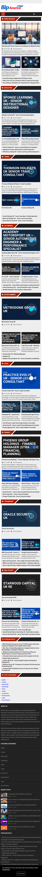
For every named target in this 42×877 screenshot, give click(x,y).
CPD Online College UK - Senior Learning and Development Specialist (21, 152)
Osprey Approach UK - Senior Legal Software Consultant (19, 427)
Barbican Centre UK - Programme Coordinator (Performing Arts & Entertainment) (21, 665)
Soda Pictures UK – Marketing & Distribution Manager (30, 345)
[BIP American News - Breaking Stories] (12, 8)
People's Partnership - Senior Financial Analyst (17, 496)
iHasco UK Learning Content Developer (30, 139)
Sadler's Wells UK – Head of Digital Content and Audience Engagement (19, 661)
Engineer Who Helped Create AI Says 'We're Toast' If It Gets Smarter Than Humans (24, 810)
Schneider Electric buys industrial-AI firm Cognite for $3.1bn (21, 656)
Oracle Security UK (8, 528)
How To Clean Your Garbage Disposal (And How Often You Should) (24, 799)
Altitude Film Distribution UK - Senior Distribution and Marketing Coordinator (21, 358)
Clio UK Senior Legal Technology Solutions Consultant (19, 423)
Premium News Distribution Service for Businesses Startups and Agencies (20, 669)
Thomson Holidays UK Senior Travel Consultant (16, 184)
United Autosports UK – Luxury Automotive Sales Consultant (20, 287)
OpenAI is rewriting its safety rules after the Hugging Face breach (24, 821)
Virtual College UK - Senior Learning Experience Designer (20, 147)
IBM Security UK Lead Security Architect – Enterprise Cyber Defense (21, 563)
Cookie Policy (6, 869)
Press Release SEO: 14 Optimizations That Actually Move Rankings (11, 70)
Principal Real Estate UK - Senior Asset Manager (17, 630)
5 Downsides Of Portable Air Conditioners (20, 794)
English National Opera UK (10, 658)
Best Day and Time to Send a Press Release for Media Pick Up (21, 46)
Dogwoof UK (6, 356)
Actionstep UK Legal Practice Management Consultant (30, 414)
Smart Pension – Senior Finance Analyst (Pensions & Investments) (21, 492)
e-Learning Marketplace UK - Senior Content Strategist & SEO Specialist (11, 139)
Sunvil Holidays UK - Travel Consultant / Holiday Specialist (20, 216)
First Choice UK (6, 208)
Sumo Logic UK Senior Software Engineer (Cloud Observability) (21, 565)
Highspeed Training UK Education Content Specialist (18, 149)
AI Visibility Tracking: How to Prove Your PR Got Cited (30, 70)
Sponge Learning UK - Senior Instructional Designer (18, 115)
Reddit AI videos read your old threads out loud (21, 827)
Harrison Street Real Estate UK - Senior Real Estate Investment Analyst (11, 621)
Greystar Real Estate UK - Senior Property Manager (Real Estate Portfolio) (30, 621)
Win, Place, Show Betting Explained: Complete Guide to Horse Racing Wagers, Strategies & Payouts (20, 649)
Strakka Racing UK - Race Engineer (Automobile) (17, 289)
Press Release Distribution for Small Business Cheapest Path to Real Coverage (21, 83)
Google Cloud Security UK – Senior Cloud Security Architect (30, 552)
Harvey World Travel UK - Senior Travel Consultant (18, 220)
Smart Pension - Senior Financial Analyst (30, 483)
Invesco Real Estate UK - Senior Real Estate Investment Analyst (21, 634)
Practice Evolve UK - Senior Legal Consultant (16, 391)
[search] (34, 14)
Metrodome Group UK (8, 322)
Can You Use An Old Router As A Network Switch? (22, 805)
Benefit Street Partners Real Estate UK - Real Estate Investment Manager (21, 632)
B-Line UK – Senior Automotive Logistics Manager (11, 277)
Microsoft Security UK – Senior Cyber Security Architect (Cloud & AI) (21, 561)
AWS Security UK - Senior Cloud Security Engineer (11, 552)
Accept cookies (21, 873)
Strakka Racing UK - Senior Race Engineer (30, 277)
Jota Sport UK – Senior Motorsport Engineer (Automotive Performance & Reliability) (21, 285)
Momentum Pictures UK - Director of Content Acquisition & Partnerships (11, 345)
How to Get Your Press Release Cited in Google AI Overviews (21, 80)
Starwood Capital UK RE (9, 597)
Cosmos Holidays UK (27, 208)
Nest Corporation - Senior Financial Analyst (15, 494)
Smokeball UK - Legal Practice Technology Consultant (11, 414)
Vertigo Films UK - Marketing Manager (14, 354)
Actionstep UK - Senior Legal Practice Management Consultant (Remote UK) (21, 425)
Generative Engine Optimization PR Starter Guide (17, 78)
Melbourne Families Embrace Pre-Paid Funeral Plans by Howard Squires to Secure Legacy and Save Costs (19, 653)
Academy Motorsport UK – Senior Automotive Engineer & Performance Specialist (21, 253)
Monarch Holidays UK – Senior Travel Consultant (17, 218)
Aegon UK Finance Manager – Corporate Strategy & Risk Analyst (11, 483)
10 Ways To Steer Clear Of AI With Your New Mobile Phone (24, 816)
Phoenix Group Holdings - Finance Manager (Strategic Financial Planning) (21, 460)
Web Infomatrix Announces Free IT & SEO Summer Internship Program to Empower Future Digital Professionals (20, 645)
